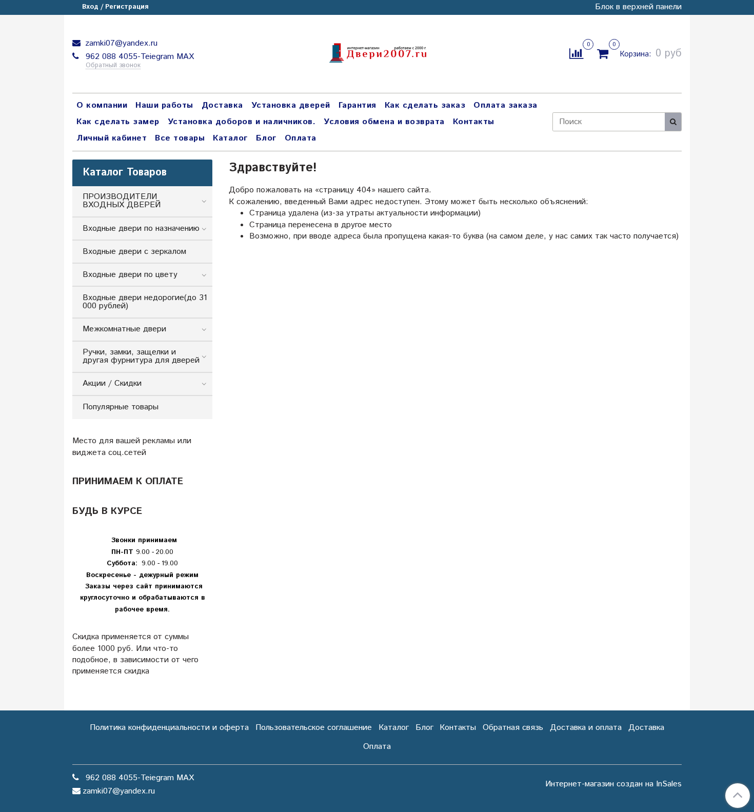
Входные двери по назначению (141, 228)
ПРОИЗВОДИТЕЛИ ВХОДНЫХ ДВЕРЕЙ (122, 201)
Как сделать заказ (425, 105)
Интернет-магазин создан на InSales (613, 784)
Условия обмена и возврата (384, 122)
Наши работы (164, 105)
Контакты (473, 122)
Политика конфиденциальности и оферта (169, 728)
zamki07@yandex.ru (120, 43)
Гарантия (357, 105)
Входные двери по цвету (130, 275)
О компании (101, 105)
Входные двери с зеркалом (134, 252)
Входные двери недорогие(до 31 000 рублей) (145, 302)
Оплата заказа (505, 105)
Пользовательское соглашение (313, 728)
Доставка (222, 105)
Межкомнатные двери (124, 329)
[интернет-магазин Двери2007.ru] (377, 51)
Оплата (300, 138)
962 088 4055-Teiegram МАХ (138, 57)
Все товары (180, 138)
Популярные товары (120, 407)
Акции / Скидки (112, 383)
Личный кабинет (111, 138)
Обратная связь (513, 728)
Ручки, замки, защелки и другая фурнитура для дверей (141, 356)
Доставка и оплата (586, 728)
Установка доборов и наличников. (242, 122)
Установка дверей (290, 105)
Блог (266, 138)
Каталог (230, 138)
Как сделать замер (118, 122)
